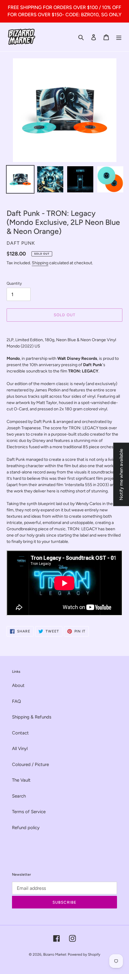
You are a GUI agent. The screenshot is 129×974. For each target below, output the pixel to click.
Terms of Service (29, 811)
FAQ (16, 701)
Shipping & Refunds (31, 717)
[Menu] (118, 37)
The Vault (21, 780)
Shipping (40, 262)
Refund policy (26, 827)
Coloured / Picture (30, 764)
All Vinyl (20, 748)
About (18, 685)
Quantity (14, 283)
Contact (20, 733)
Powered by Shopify (84, 954)
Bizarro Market (55, 954)
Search (19, 796)
